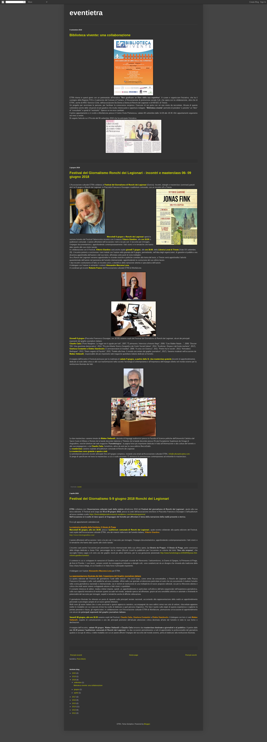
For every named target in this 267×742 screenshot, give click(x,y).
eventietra (86, 13)
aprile (76, 693)
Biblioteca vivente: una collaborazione (100, 35)
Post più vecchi (191, 655)
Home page (133, 655)
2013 (74, 710)
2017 (74, 697)
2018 (74, 680)
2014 (74, 707)
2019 (74, 677)
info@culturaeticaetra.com (179, 454)
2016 (74, 700)
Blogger (147, 724)
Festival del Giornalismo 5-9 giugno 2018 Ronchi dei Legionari (119, 498)
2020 (74, 673)
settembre (78, 682)
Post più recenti (76, 655)
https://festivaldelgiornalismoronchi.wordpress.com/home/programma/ (117, 514)
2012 (74, 713)
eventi (79, 487)
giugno (77, 689)
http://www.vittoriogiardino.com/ (82, 535)
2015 (74, 703)
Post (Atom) (81, 659)
